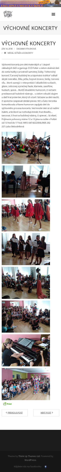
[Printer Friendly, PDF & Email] (7, 404)
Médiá (10, 53)
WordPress (30, 460)
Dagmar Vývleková (26, 48)
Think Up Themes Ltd (29, 456)
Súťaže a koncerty (23, 53)
